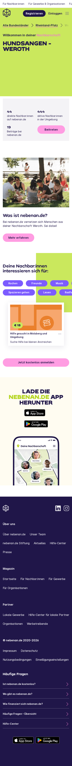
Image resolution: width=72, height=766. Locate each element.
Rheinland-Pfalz (47, 25)
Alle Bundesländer (16, 25)
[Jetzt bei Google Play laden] (36, 423)
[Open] (67, 13)
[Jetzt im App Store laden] (36, 412)
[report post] (60, 334)
